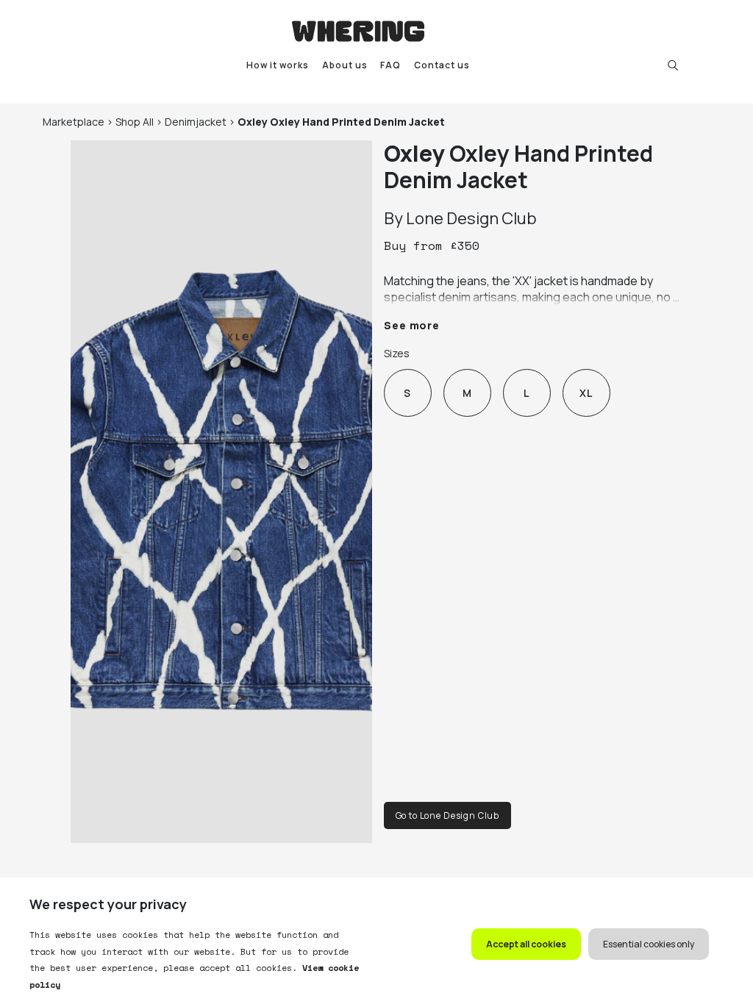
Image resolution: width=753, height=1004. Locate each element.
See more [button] (412, 325)
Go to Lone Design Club (447, 815)
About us (345, 65)
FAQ (390, 65)
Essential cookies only (648, 944)
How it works (277, 65)
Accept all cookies (526, 944)
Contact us (442, 65)
